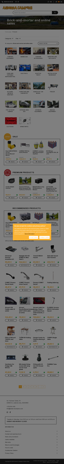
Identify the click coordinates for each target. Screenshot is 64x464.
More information (29, 234)
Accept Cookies (34, 237)
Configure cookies (44, 237)
